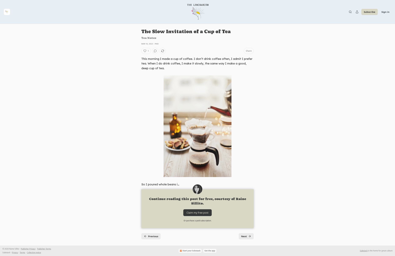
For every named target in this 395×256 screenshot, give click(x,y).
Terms (22, 252)
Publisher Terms (44, 249)
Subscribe (369, 11)
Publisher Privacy (28, 249)
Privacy (15, 252)
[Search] (350, 12)
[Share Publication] (357, 12)
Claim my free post (197, 212)
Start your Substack (191, 250)
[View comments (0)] (155, 51)
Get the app (209, 250)
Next (244, 236)
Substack (364, 250)
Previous (153, 236)
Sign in (385, 11)
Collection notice (34, 252)
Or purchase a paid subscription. (197, 220)
